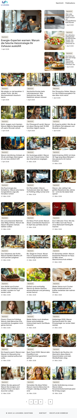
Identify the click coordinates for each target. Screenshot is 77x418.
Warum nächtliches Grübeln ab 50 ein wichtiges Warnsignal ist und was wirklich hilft (13, 157)
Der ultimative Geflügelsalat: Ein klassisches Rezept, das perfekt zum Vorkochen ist (70, 39)
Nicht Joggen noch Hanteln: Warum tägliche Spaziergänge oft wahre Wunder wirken (12, 126)
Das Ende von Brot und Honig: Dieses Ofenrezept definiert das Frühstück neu (70, 60)
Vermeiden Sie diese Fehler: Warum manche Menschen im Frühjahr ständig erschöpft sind (38, 388)
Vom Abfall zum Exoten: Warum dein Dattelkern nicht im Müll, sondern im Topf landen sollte (12, 289)
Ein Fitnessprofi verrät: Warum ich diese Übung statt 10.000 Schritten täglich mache (38, 126)
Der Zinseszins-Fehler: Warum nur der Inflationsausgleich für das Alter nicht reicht (63, 93)
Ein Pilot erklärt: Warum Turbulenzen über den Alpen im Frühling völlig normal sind (38, 190)
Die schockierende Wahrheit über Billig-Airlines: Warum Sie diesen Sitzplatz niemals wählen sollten (12, 224)
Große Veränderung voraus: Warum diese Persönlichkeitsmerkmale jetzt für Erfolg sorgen (63, 388)
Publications (70, 3)
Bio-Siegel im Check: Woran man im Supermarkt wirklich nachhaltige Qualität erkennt (37, 255)
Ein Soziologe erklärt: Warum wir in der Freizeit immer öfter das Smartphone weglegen (38, 157)
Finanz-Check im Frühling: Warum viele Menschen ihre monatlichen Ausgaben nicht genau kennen (12, 322)
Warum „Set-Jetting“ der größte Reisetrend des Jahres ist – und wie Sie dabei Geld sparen (63, 191)
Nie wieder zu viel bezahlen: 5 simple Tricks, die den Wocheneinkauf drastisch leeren (12, 94)
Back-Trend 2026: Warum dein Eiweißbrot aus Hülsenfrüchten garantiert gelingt (38, 355)
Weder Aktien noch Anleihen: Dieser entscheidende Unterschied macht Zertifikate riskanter (38, 322)
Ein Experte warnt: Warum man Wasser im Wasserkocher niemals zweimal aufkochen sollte (13, 355)
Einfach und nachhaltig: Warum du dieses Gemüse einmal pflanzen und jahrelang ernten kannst (38, 289)
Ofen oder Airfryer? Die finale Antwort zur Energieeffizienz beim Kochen (70, 18)
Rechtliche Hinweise (59, 413)
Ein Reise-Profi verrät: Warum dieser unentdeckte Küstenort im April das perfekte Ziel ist (38, 223)
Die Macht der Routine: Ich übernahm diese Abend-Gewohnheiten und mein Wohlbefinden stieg (62, 355)
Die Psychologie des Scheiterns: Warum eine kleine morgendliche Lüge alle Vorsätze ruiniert (12, 191)
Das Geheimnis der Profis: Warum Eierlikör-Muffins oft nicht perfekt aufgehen (11, 255)
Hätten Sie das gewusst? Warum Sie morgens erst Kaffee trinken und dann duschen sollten (10, 388)
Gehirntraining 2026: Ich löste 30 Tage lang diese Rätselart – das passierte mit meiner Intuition (63, 158)
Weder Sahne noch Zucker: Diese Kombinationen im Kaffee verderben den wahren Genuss (63, 289)
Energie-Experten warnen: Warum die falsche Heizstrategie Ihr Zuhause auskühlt (20, 43)
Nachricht (59, 3)
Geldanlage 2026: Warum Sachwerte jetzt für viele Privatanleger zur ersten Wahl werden (63, 322)
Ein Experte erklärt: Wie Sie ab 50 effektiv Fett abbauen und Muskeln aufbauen (63, 126)
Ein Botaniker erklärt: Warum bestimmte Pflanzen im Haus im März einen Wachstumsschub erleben (63, 256)
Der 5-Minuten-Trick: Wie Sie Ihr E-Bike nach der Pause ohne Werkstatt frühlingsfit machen (63, 224)
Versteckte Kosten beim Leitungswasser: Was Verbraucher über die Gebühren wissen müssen (37, 94)
